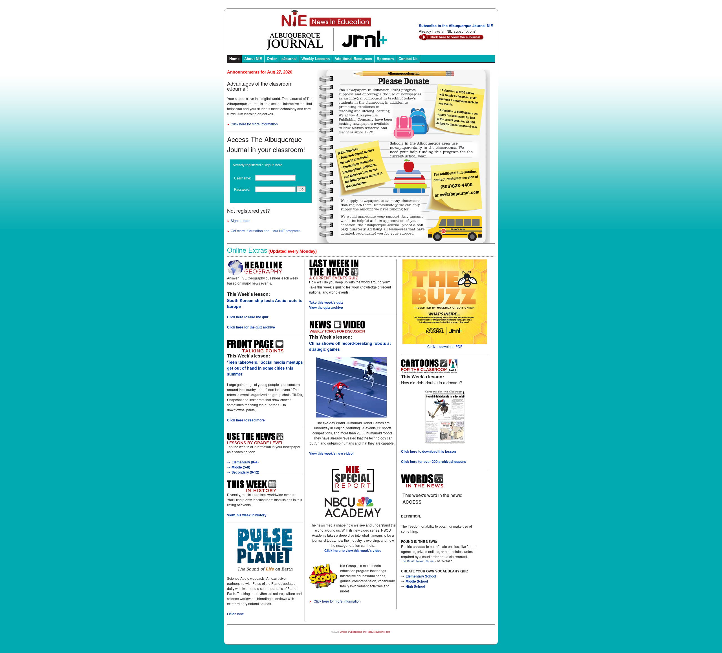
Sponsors (385, 59)
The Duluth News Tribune (417, 561)
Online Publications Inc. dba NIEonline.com (365, 631)
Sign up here (238, 220)
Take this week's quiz (326, 302)
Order (272, 59)
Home (234, 59)
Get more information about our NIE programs (263, 230)
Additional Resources (353, 59)
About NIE (253, 59)
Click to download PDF (444, 346)
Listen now (235, 613)
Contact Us (408, 59)
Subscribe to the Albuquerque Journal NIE (456, 25)
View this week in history (247, 514)
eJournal (289, 59)
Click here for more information (252, 123)
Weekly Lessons (315, 59)
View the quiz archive (326, 307)
